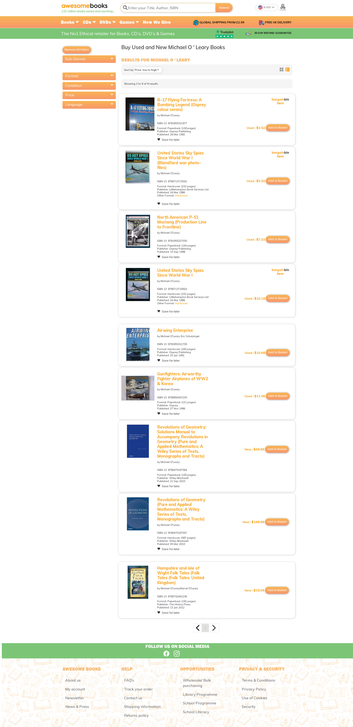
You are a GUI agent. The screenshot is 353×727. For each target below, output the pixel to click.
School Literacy (196, 712)
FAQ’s (129, 680)
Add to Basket (277, 127)
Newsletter (74, 698)
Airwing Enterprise (175, 330)
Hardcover (181, 195)
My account (75, 689)
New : (254, 449)
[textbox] (168, 7)
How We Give (157, 22)
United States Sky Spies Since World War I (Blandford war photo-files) (180, 160)
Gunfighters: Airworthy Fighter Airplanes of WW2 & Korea (182, 378)
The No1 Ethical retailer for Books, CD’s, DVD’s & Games (118, 33)
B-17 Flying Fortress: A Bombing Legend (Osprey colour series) (181, 104)
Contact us (133, 698)
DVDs (106, 22)
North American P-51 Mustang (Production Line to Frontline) (181, 222)
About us (73, 680)
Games (128, 22)
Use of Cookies (254, 698)
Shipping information (142, 706)
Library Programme (200, 694)
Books (68, 22)
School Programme (199, 703)
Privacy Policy (254, 689)
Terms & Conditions (258, 680)
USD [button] (268, 7)
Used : (256, 128)
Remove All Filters (77, 49)
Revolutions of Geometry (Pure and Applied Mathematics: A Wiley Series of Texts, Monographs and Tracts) (181, 509)
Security (249, 706)
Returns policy (136, 715)
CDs (87, 22)
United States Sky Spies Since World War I (180, 273)
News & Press (77, 706)
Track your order (138, 689)
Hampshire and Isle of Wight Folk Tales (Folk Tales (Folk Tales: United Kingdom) (180, 575)
